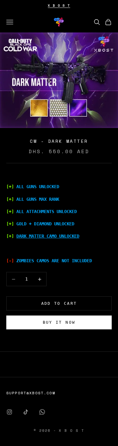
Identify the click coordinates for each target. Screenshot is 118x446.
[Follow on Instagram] (9, 412)
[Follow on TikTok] (26, 412)
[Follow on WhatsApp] (42, 412)
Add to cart (59, 303)
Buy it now (59, 322)
